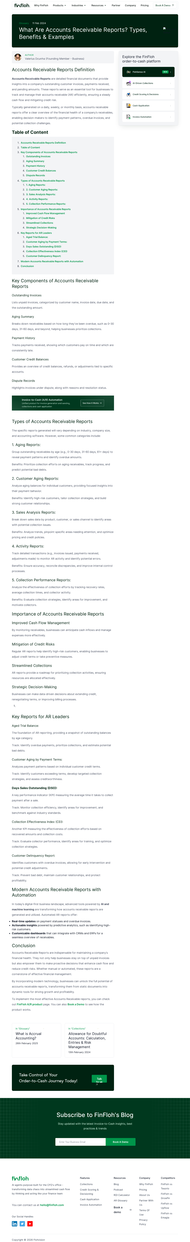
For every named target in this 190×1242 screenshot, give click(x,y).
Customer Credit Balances (41, 170)
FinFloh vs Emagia (166, 1215)
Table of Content (30, 147)
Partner (116, 5)
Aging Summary (35, 161)
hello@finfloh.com (52, 1205)
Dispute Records (35, 175)
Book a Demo (76, 1004)
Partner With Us (146, 1202)
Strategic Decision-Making (41, 227)
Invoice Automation (91, 1204)
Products (58, 5)
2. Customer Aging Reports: (42, 189)
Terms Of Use (144, 1212)
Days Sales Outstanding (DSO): (44, 246)
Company (130, 5)
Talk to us (99, 1080)
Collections (86, 1184)
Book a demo (118, 1210)
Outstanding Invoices (38, 156)
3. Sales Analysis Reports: (41, 194)
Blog (116, 1184)
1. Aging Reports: (36, 184)
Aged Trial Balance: (37, 237)
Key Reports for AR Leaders (36, 232)
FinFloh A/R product (29, 1004)
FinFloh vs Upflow (166, 1205)
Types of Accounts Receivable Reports (43, 180)
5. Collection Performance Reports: (46, 203)
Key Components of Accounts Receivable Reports (49, 152)
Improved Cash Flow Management (45, 213)
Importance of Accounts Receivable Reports (46, 209)
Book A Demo (163, 5)
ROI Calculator (122, 1195)
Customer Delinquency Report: (43, 256)
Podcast (118, 1189)
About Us (144, 1195)
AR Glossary (120, 1200)
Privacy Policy (143, 1222)
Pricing (145, 5)
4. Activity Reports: (37, 199)
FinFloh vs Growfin (166, 1196)
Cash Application (89, 1199)
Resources (97, 5)
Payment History (35, 165)
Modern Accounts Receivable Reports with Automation (52, 261)
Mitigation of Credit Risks (40, 218)
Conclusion (27, 266)
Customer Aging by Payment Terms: (46, 241)
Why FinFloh (41, 5)
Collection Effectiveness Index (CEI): (47, 251)
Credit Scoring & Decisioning (89, 1191)
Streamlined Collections (39, 222)
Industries (77, 5)
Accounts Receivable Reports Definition (43, 142)
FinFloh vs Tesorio (166, 1186)
